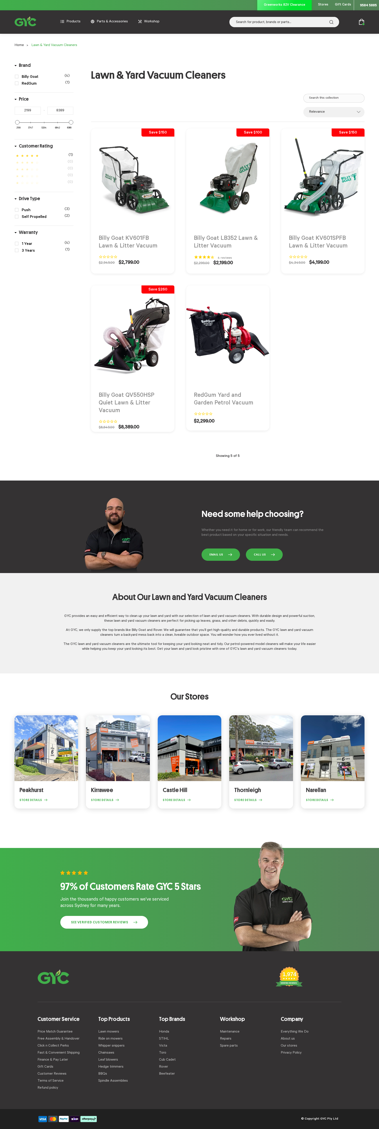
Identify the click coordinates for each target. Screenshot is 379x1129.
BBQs (102, 1074)
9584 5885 (368, 5)
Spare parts (229, 1046)
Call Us (260, 554)
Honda (164, 1032)
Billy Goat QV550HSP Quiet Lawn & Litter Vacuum (126, 404)
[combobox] (284, 22)
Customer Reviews (52, 1074)
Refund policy (48, 1088)
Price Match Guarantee (55, 1032)
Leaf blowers (108, 1060)
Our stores (289, 1046)
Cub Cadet (167, 1060)
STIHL (164, 1039)
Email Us (216, 554)
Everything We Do (295, 1032)
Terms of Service (51, 1081)
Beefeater (167, 1074)
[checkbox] (46, 77)
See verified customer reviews (99, 922)
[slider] (17, 122)
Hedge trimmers (110, 1067)
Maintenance (230, 1032)
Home (19, 45)
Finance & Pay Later (53, 1060)
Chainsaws (106, 1053)
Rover (163, 1067)
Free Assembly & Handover (58, 1039)
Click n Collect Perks (53, 1046)
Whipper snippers (111, 1046)
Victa (163, 1046)
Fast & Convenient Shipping (59, 1053)
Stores (323, 5)
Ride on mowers (110, 1039)
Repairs (225, 1039)
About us (288, 1039)
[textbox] (28, 111)
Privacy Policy (291, 1053)
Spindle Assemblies (113, 1081)
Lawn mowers (108, 1032)
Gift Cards (343, 5)
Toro (162, 1053)
